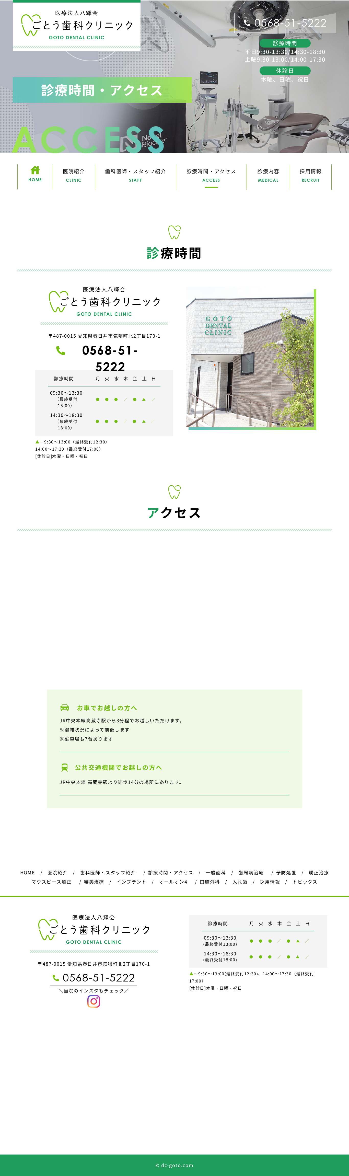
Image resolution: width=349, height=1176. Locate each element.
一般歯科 (216, 872)
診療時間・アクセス (170, 872)
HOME (27, 872)
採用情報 (270, 881)
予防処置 (286, 872)
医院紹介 (58, 872)
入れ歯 (240, 881)
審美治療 (94, 881)
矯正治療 (319, 872)
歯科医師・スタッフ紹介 (108, 872)
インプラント (132, 881)
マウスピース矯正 (51, 881)
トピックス (305, 881)
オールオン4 (173, 881)
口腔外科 (210, 881)
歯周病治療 (251, 872)
